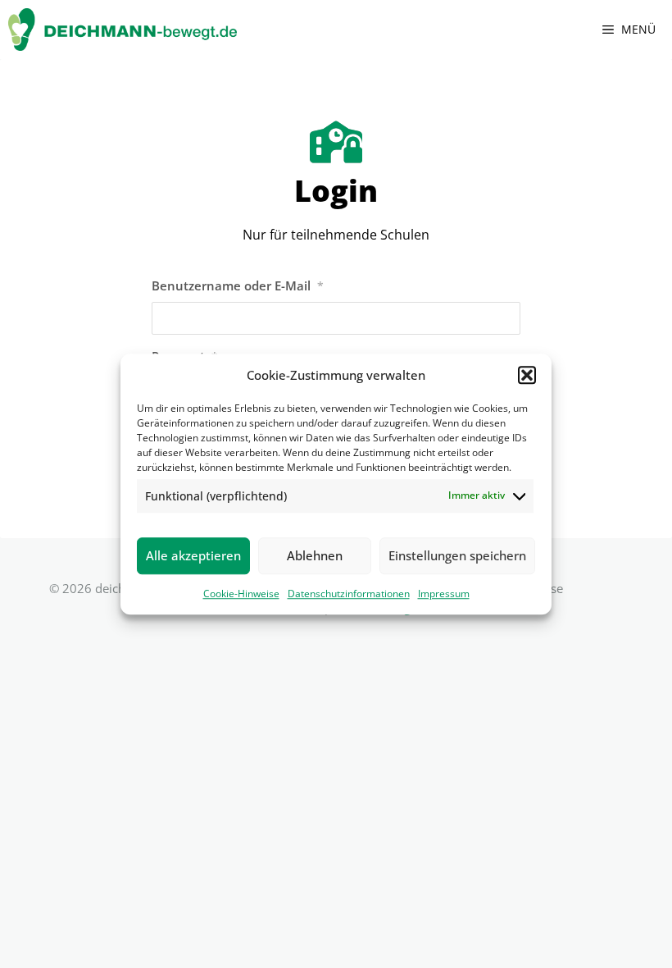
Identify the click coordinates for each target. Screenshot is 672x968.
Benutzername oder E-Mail (238, 285)
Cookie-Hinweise (241, 593)
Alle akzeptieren (193, 555)
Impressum (444, 593)
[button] (527, 376)
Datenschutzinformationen (349, 593)
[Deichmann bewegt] (122, 29)
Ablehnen (315, 555)
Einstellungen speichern (457, 555)
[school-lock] (336, 142)
